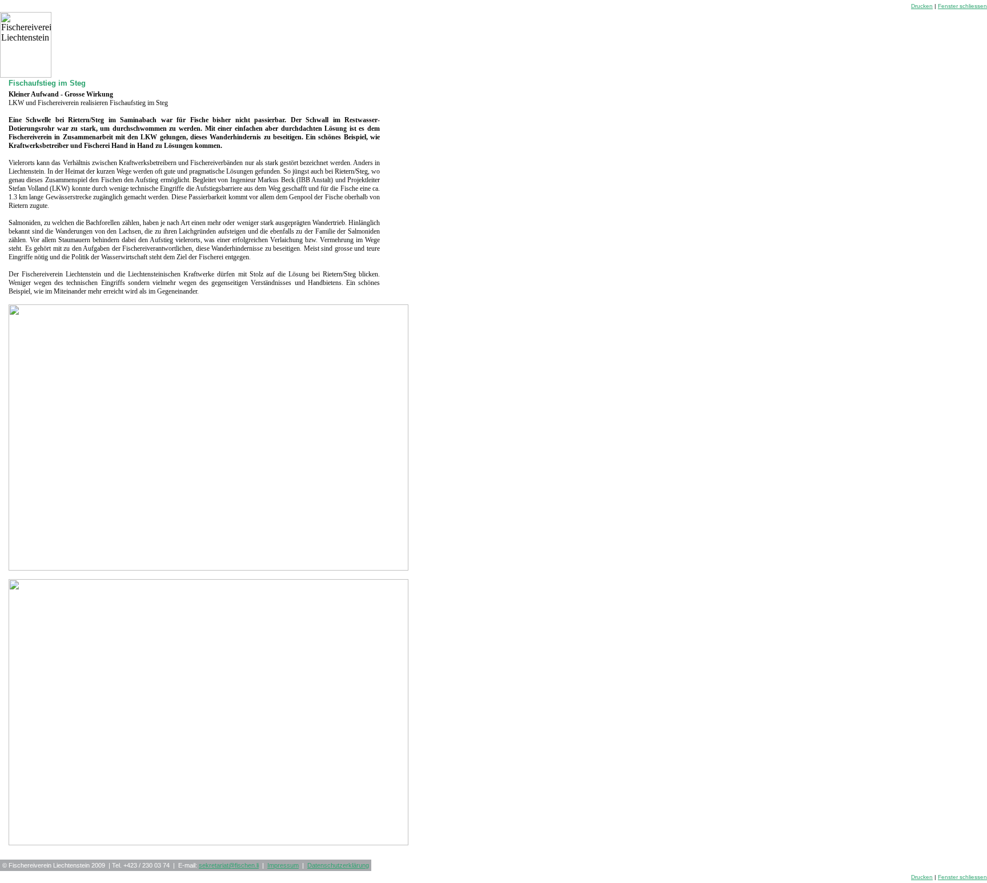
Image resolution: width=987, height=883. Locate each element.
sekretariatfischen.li (229, 865)
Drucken (922, 6)
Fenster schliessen (962, 6)
